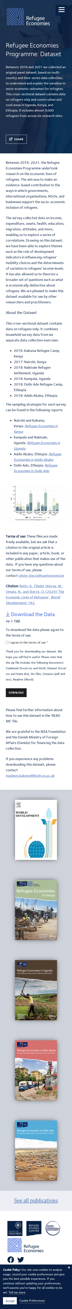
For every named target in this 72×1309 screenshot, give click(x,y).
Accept (9, 1301)
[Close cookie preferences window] (69, 1267)
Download (16, 692)
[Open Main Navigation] (62, 10)
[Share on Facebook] (12, 139)
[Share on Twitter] (19, 139)
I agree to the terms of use (27, 642)
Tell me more (17, 1292)
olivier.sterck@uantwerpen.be (41, 575)
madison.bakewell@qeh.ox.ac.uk (30, 775)
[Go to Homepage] (28, 18)
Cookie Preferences (32, 1300)
